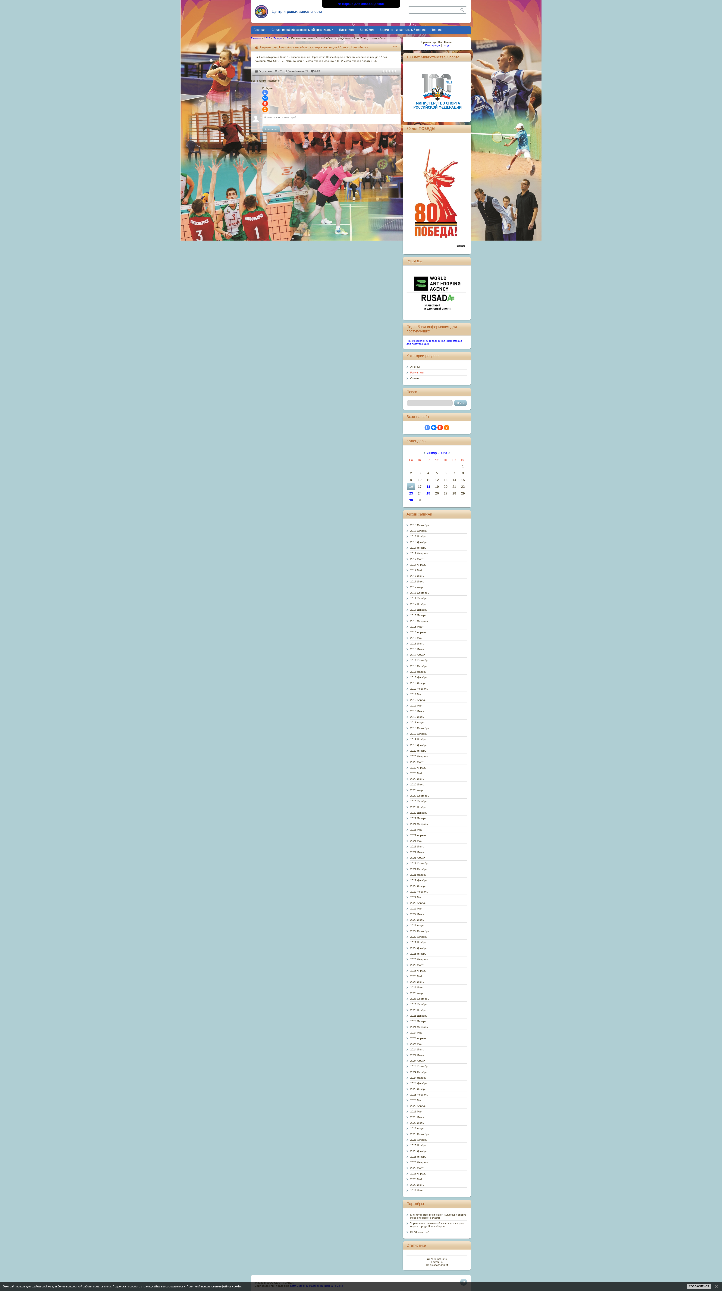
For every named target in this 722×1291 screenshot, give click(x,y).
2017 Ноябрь (418, 604)
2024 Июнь (417, 1049)
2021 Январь (418, 818)
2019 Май (416, 705)
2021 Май (416, 840)
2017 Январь (418, 547)
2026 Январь (418, 1156)
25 (428, 493)
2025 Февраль (419, 1094)
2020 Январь (418, 750)
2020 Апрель (418, 767)
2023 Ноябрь (418, 1010)
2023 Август (417, 993)
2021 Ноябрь (418, 874)
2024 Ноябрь (418, 1077)
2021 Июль (417, 852)
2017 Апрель (418, 564)
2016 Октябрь (418, 530)
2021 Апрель (418, 835)
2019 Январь (418, 682)
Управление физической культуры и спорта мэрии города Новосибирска (437, 1225)
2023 (267, 38)
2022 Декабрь (418, 948)
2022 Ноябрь (418, 942)
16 (286, 38)
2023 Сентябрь (419, 998)
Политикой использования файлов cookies (214, 1286)
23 (411, 493)
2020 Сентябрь (419, 795)
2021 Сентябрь (419, 863)
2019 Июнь (417, 711)
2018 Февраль (419, 620)
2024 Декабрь (418, 1083)
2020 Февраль (419, 756)
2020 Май (416, 773)
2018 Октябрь (418, 666)
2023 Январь (418, 953)
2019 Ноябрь (418, 739)
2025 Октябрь (418, 1139)
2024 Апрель (418, 1038)
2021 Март (416, 829)
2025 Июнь (417, 1117)
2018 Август (417, 654)
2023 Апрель (418, 970)
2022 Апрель (418, 902)
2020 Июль (417, 784)
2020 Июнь (417, 778)
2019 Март (416, 694)
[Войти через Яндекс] (265, 104)
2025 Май (416, 1111)
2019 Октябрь (418, 733)
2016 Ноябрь (418, 536)
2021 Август (417, 857)
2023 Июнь (417, 981)
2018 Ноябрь (418, 671)
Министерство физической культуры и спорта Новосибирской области (438, 1216)
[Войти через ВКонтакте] (265, 98)
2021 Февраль (419, 823)
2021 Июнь (417, 846)
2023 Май (416, 976)
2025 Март (416, 1100)
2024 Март (416, 1032)
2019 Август (417, 722)
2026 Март (416, 1167)
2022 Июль (417, 919)
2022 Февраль (419, 891)
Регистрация (433, 45)
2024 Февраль (419, 1026)
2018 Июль (417, 649)
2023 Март (416, 964)
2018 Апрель (418, 632)
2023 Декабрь (418, 1015)
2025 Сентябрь (419, 1134)
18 (428, 486)
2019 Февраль (419, 688)
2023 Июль (417, 987)
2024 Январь (418, 1021)
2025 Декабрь (418, 1150)
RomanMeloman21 (298, 71)
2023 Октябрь (418, 1004)
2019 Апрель (418, 699)
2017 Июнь (417, 575)
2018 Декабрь (418, 677)
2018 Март (416, 626)
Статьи (414, 378)
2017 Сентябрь (419, 592)
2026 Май (416, 1179)
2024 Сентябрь (419, 1066)
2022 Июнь (417, 914)
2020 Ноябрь (418, 807)
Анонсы (415, 366)
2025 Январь (418, 1088)
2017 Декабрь (418, 609)
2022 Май (416, 908)
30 (411, 500)
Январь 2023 (437, 453)
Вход (446, 45)
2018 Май (416, 637)
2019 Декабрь (418, 745)
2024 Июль (417, 1055)
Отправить (271, 129)
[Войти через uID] (265, 92)
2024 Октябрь (418, 1072)
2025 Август (417, 1128)
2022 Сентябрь (419, 931)
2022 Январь (418, 885)
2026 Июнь (417, 1184)
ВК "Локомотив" (419, 1231)
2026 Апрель (418, 1173)
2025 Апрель (418, 1105)
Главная (256, 38)
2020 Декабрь (418, 812)
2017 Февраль (419, 553)
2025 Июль (417, 1122)
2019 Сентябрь (419, 728)
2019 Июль (417, 716)
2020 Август (417, 790)
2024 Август (417, 1060)
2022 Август (417, 925)
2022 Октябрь (418, 936)
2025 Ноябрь (418, 1145)
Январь (277, 38)
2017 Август (417, 587)
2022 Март (416, 897)
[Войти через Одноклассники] (265, 109)
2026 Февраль (419, 1162)
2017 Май (416, 570)
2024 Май (416, 1043)
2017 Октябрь (418, 598)
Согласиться (699, 1286)
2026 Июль (417, 1190)
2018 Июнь (417, 643)
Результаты (265, 71)
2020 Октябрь (418, 801)
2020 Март (416, 761)
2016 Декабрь (418, 542)
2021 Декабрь (418, 880)
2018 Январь (418, 615)
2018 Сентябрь (419, 660)
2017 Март (416, 558)
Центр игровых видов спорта (297, 11)
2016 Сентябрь (419, 525)
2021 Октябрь (418, 869)
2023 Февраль (419, 959)
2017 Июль (417, 581)
